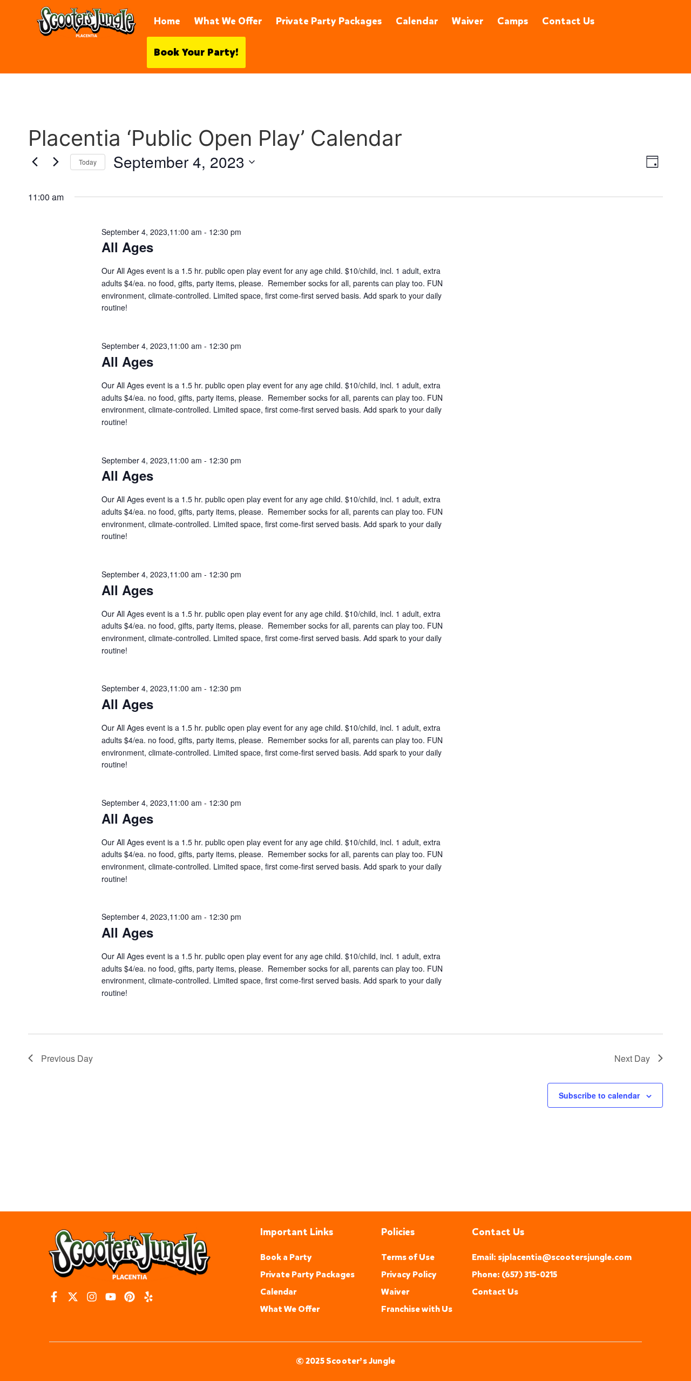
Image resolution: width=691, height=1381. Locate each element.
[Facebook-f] (54, 1296)
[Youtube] (110, 1296)
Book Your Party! (196, 52)
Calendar (417, 21)
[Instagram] (91, 1296)
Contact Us (568, 21)
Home (167, 21)
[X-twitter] (72, 1296)
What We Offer (228, 21)
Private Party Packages (329, 21)
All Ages (127, 247)
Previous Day (67, 1058)
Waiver (467, 21)
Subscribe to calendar (599, 1095)
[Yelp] (148, 1296)
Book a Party (286, 1257)
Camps (512, 21)
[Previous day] (34, 162)
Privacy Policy (409, 1274)
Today (88, 161)
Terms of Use (408, 1257)
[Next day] (55, 162)
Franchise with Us (416, 1309)
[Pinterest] (129, 1296)
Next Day (632, 1058)
